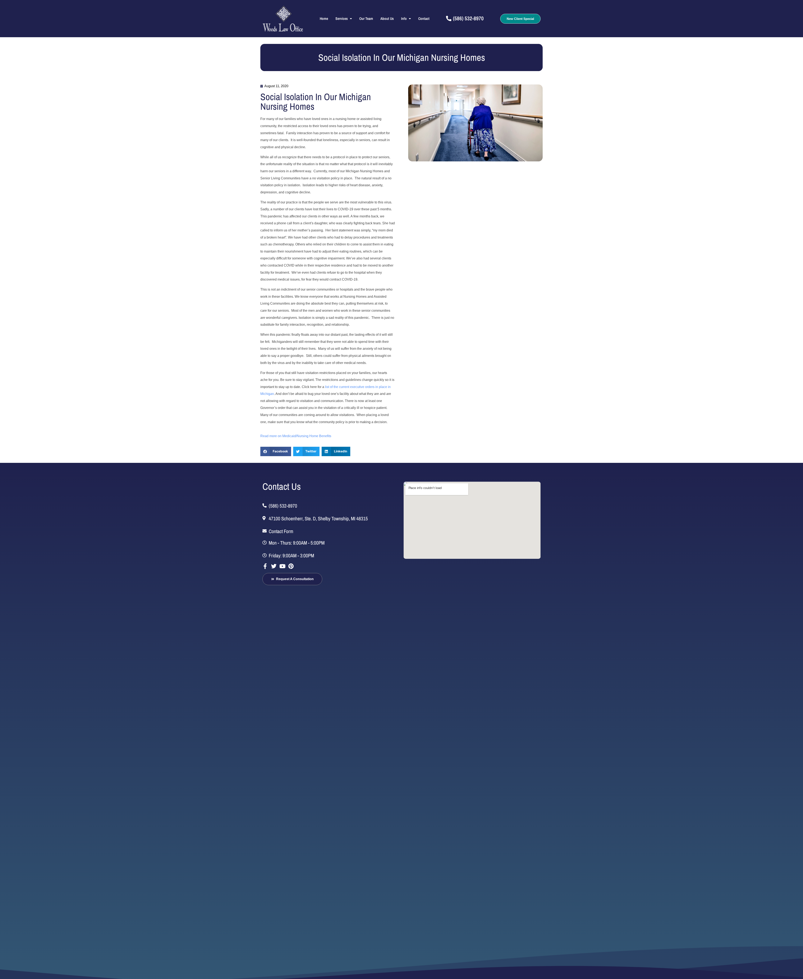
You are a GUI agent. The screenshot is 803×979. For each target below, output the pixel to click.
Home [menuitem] (324, 18)
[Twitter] (273, 566)
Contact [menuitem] (424, 18)
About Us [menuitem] (387, 18)
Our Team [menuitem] (366, 18)
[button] (275, 451)
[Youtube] (282, 566)
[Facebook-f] (265, 566)
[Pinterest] (291, 566)
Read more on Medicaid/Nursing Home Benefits (295, 436)
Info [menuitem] (404, 18)
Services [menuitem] (341, 18)
